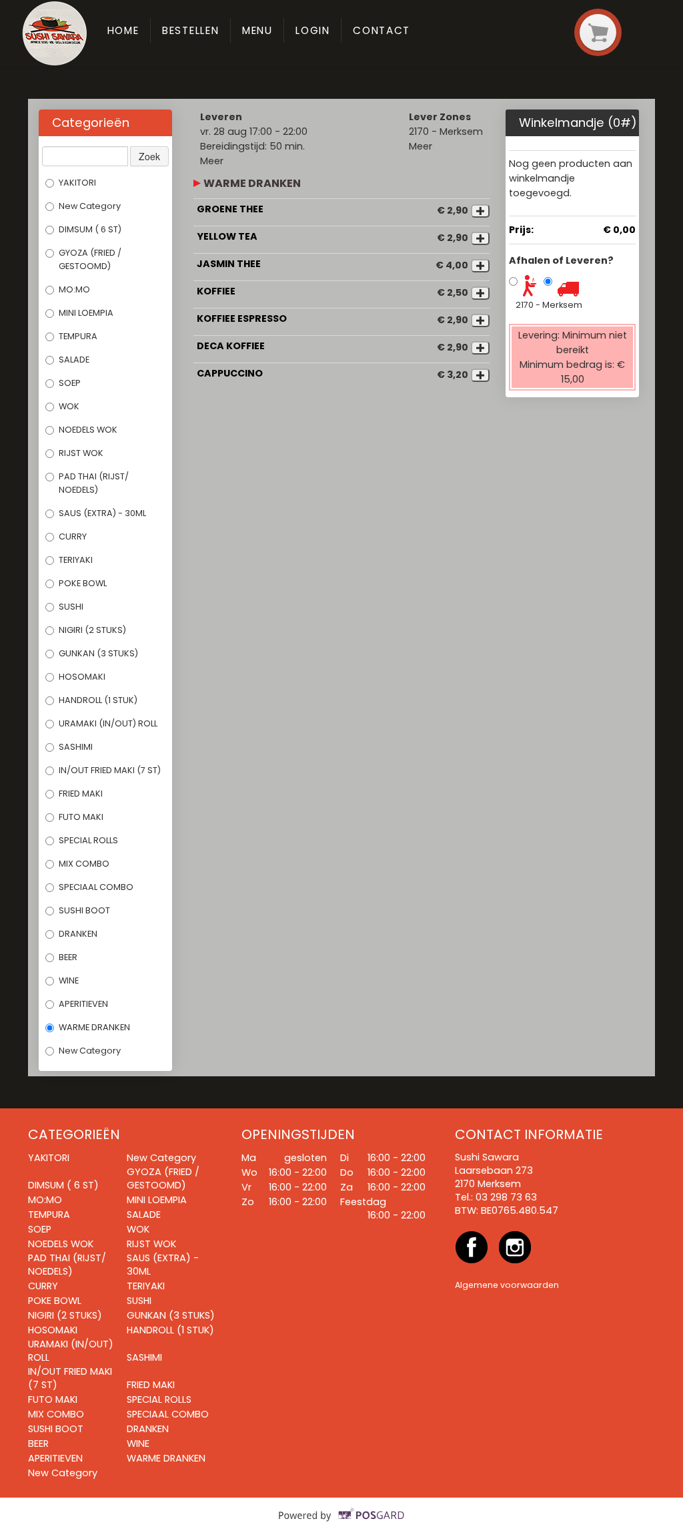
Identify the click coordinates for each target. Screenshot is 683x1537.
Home (123, 30)
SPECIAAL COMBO (96, 887)
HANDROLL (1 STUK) (98, 700)
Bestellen (190, 30)
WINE (69, 980)
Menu (257, 30)
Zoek (149, 156)
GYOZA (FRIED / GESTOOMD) (90, 259)
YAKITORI (77, 182)
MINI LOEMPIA (86, 312)
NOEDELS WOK (88, 429)
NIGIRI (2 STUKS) (92, 630)
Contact (381, 30)
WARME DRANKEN (94, 1027)
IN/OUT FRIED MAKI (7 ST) (110, 770)
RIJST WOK (81, 453)
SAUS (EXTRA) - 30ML (102, 513)
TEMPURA (78, 336)
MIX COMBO (84, 863)
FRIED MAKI (81, 793)
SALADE (74, 359)
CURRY (73, 536)
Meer (211, 161)
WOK (69, 406)
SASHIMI (76, 746)
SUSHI (71, 606)
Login (312, 30)
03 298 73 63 (506, 1197)
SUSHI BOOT (84, 910)
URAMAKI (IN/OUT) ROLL (108, 723)
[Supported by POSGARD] (342, 1524)
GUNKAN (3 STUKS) (98, 653)
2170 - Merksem (549, 304)
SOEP (70, 383)
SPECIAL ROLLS (88, 840)
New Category (90, 206)
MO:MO (74, 289)
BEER (69, 957)
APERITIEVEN (83, 1004)
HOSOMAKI (82, 676)
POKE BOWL (83, 583)
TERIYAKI (76, 560)
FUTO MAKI (81, 817)
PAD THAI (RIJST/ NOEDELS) (94, 483)
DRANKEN (78, 933)
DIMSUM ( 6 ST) (90, 229)
